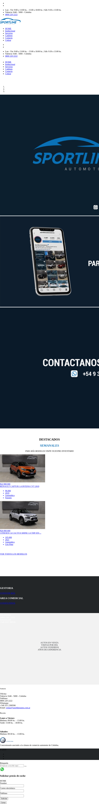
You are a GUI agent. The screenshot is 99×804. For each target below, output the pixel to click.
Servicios (9, 33)
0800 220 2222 (11, 14)
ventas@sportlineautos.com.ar (18, 708)
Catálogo (9, 35)
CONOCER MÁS (7, 593)
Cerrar (3, 803)
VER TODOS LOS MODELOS (13, 554)
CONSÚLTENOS (7, 603)
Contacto (9, 38)
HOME (8, 28)
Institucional (10, 31)
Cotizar (8, 40)
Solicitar (4, 799)
